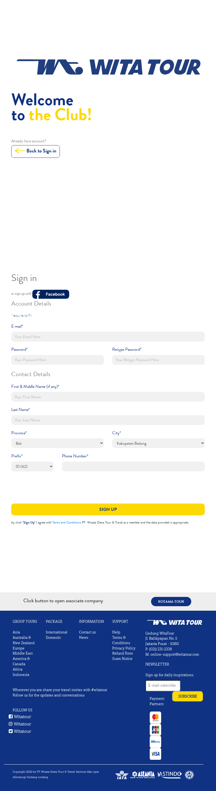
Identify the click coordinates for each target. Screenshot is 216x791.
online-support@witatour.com (174, 654)
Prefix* (16, 456)
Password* (19, 349)
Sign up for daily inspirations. (169, 675)
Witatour (22, 717)
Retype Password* (126, 349)
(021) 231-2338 (160, 649)
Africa (17, 669)
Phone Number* (75, 456)
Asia (16, 632)
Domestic (53, 637)
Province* (19, 433)
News (83, 637)
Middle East (23, 653)
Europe (18, 648)
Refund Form (122, 653)
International (57, 632)
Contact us (87, 632)
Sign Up (108, 509)
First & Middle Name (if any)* (35, 386)
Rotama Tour (171, 601)
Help (116, 632)
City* (116, 433)
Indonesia (21, 675)
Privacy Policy (124, 648)
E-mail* (17, 326)
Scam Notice (122, 659)
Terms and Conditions (66, 522)
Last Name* (20, 409)
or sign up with (21, 293)
